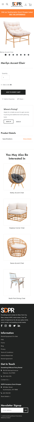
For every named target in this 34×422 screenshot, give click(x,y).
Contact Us (4, 380)
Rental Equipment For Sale (9, 336)
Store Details (5, 396)
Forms (3, 343)
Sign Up (8, 121)
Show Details (27, 139)
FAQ (2, 340)
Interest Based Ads (7, 355)
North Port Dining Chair (17, 298)
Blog (2, 346)
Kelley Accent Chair (17, 193)
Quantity (4, 73)
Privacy (3, 349)
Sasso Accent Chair (17, 263)
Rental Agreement (7, 359)
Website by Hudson (6, 417)
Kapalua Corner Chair (17, 228)
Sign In (18, 121)
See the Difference (17, 14)
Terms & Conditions (7, 352)
